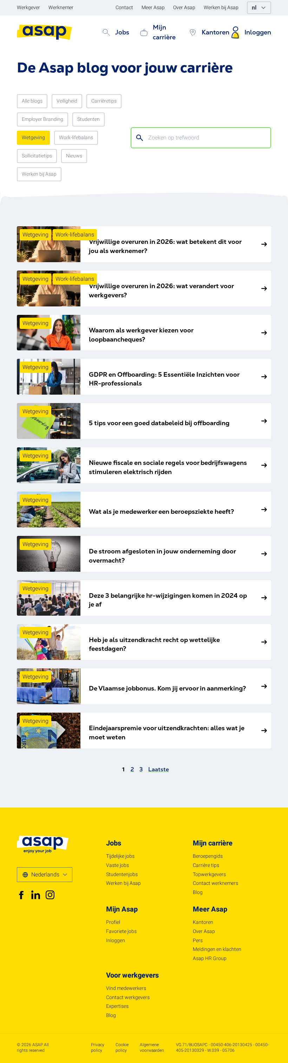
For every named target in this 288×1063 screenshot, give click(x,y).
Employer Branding (42, 119)
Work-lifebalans (76, 137)
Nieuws (74, 156)
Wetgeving (33, 137)
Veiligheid (67, 101)
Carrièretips (104, 101)
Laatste (158, 769)
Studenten (88, 119)
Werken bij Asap (39, 174)
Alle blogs (32, 101)
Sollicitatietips (37, 156)
